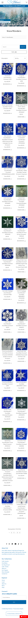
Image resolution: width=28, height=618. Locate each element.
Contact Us (4, 573)
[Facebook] (6, 544)
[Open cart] (26, 2)
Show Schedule (5, 572)
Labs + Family (5, 566)
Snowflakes (4, 563)
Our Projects (5, 570)
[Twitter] (12, 544)
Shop (3, 587)
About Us (4, 568)
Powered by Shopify (18, 608)
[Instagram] (9, 544)
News (3, 585)
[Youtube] (15, 544)
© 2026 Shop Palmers (7, 608)
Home (3, 37)
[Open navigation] (2, 2)
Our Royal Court (6, 565)
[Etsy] (21, 544)
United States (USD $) (13, 613)
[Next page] (20, 532)
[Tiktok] (18, 544)
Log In (3, 582)
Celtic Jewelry (5, 561)
